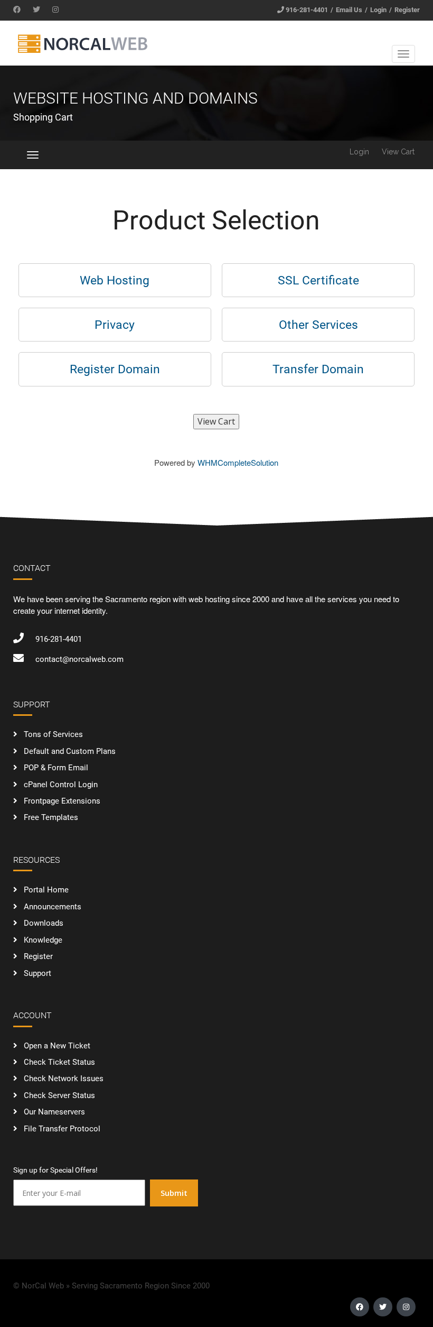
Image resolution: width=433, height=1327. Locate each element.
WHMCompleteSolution (237, 462)
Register (407, 10)
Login (378, 10)
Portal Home (46, 890)
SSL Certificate (318, 280)
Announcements (52, 906)
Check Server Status (59, 1095)
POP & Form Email (56, 767)
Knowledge (43, 940)
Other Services (318, 324)
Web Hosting (114, 280)
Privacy (115, 324)
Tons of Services (53, 734)
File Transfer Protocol (62, 1129)
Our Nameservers (54, 1112)
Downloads (43, 923)
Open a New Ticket (57, 1045)
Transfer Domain (318, 369)
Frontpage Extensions (62, 801)
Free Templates (51, 817)
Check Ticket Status (59, 1062)
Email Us (349, 10)
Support (37, 973)
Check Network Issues (63, 1078)
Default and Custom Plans (70, 751)
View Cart (398, 152)
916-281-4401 (307, 10)
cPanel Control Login (61, 784)
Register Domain (115, 369)
